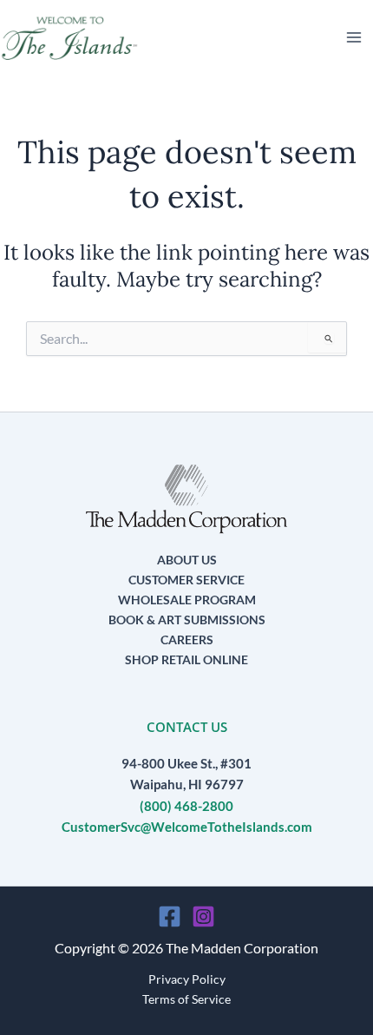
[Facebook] (169, 916)
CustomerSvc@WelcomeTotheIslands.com (187, 827)
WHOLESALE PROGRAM (187, 599)
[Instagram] (203, 916)
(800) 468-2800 (186, 806)
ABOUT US (187, 559)
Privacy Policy (187, 979)
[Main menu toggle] (354, 37)
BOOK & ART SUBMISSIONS (186, 619)
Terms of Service (186, 999)
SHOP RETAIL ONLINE (186, 659)
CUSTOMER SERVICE (186, 579)
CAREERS (186, 639)
